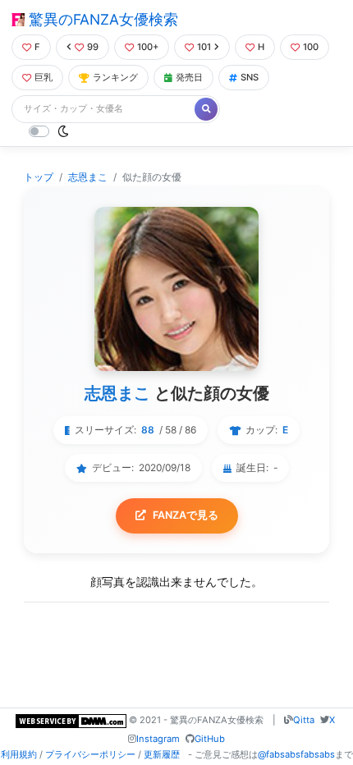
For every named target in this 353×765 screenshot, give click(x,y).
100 (311, 47)
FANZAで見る (185, 515)
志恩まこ (88, 177)
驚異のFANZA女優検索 (101, 19)
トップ (38, 177)
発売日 (189, 77)
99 (93, 47)
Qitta (303, 720)
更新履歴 (162, 754)
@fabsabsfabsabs (296, 754)
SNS (250, 77)
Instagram (158, 738)
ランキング (115, 77)
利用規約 (19, 754)
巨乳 (43, 77)
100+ (147, 47)
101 (204, 47)
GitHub (210, 738)
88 (147, 430)
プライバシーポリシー (90, 754)
